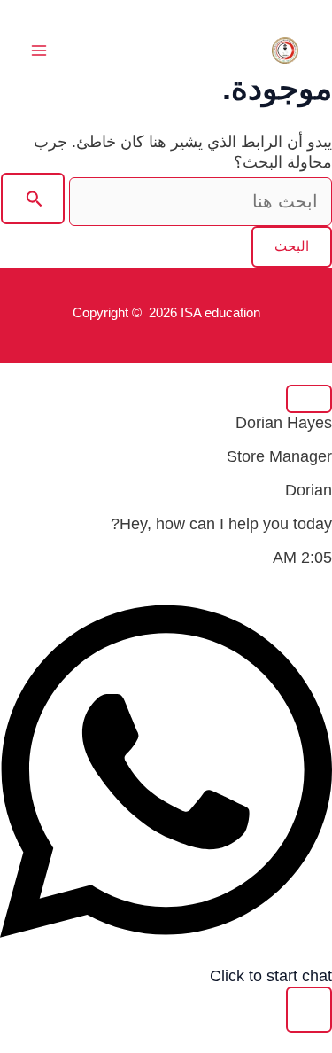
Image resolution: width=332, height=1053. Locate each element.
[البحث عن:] (166, 202)
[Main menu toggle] (38, 51)
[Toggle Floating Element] (309, 1010)
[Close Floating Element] (309, 399)
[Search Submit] (33, 198)
